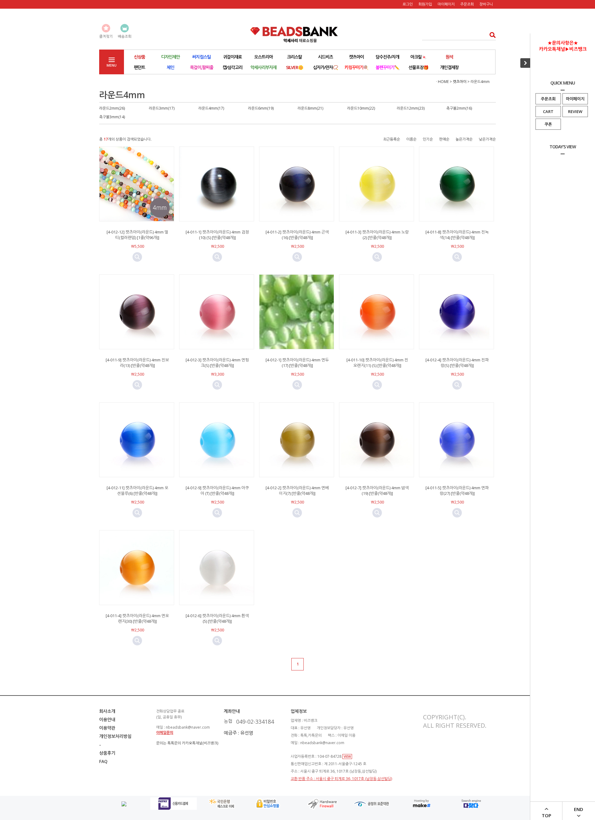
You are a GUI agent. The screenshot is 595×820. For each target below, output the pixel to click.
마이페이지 (575, 99)
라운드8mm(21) (310, 108)
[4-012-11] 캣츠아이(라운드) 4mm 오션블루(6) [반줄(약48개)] (137, 490)
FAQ (103, 761)
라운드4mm (480, 81)
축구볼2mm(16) (459, 108)
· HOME (442, 81)
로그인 (408, 4)
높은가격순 (464, 139)
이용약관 (107, 728)
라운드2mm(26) (112, 108)
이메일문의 (164, 732)
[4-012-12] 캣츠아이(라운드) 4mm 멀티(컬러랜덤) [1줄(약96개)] (137, 234)
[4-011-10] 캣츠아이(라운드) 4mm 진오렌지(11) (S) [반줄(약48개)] (377, 362)
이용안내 (107, 719)
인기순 (428, 139)
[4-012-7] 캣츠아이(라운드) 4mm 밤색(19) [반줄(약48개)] (377, 490)
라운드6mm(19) (261, 108)
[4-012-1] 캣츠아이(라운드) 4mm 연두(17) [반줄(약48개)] (297, 362)
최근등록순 (391, 139)
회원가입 (425, 4)
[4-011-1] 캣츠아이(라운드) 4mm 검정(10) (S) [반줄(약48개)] (217, 234)
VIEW (347, 756)
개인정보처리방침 (115, 736)
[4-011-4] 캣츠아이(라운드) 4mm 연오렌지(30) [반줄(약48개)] (137, 618)
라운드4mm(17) (211, 108)
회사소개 (107, 711)
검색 (491, 35)
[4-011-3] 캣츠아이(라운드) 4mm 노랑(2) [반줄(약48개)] (377, 234)
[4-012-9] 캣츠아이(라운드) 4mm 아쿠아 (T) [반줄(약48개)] (217, 490)
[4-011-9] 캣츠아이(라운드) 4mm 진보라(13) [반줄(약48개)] (137, 362)
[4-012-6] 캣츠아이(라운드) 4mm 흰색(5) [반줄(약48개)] (217, 618)
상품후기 (107, 753)
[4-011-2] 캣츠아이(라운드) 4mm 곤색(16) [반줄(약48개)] (297, 234)
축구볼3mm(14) (112, 117)
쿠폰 (548, 124)
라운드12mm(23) (411, 108)
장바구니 (486, 4)
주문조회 (548, 99)
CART (548, 111)
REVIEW (575, 111)
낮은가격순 (487, 139)
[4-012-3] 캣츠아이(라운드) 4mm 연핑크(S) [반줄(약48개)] (217, 362)
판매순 (444, 139)
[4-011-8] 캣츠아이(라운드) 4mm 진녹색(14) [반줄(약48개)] (457, 234)
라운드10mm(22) (361, 108)
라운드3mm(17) (161, 108)
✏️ (387, 67)
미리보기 (137, 257)
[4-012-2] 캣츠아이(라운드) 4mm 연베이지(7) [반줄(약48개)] (297, 490)
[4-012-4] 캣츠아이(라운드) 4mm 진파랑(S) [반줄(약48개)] (457, 362)
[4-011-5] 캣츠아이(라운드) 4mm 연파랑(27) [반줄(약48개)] (457, 490)
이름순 (411, 139)
